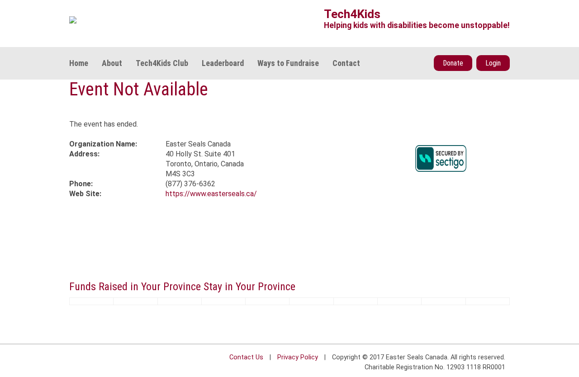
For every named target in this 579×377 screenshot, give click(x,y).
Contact (346, 63)
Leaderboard (223, 63)
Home (78, 63)
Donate (453, 63)
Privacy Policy (297, 357)
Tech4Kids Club (162, 63)
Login (493, 63)
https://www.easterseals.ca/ (211, 193)
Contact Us (246, 357)
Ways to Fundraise (288, 63)
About (112, 63)
